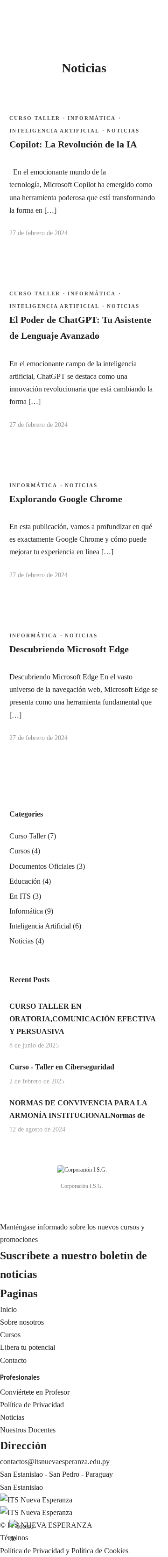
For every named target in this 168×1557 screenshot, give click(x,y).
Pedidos (84, 298)
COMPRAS (91, 273)
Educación (25, 881)
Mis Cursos (35, 298)
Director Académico (102, 171)
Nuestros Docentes (28, 1430)
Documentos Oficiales (42, 866)
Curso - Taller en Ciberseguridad (61, 1067)
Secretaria (87, 184)
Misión (83, 95)
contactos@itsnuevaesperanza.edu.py (55, 1462)
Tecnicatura (36, 273)
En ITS (20, 896)
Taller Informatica (45, 260)
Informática (33, 635)
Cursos (29, 247)
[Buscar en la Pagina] (20, 35)
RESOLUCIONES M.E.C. (113, 209)
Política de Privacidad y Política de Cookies (64, 1551)
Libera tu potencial (27, 1347)
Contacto (13, 1360)
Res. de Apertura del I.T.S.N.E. (119, 235)
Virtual (10, 324)
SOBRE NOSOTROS (106, 82)
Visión (82, 108)
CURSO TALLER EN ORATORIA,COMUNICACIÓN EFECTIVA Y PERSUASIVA (82, 1018)
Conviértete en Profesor (35, 1392)
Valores (84, 121)
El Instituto (89, 57)
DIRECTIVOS (95, 146)
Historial (85, 311)
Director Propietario (102, 158)
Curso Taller (37, 285)
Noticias (31, 311)
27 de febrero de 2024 (38, 575)
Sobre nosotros (22, 1322)
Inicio (8, 311)
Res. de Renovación (102, 247)
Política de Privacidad (32, 1405)
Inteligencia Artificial (40, 926)
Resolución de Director (107, 222)
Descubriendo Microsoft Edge (69, 649)
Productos (87, 285)
